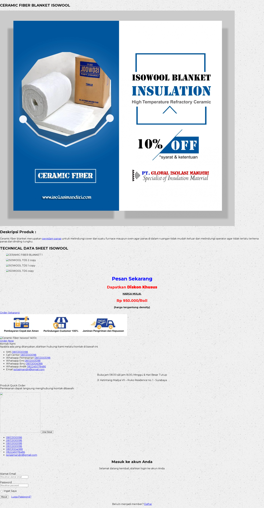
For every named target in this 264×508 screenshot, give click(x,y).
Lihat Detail (47, 432)
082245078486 (36, 366)
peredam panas (51, 238)
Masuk (4, 497)
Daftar (148, 504)
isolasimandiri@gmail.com (28, 369)
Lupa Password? (21, 496)
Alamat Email (8, 473)
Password (6, 482)
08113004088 (34, 363)
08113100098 (20, 352)
